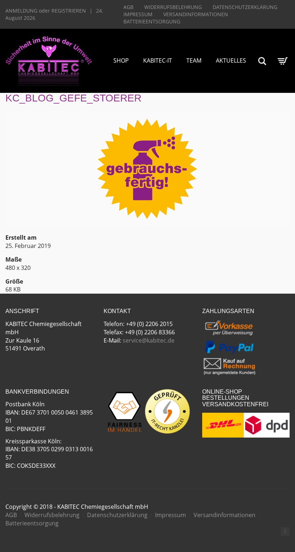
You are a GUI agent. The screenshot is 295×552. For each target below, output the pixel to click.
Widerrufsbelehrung (173, 7)
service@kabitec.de (148, 340)
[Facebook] (285, 531)
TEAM (193, 60)
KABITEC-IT (157, 60)
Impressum (138, 14)
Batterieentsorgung (151, 21)
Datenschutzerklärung (245, 7)
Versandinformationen (195, 14)
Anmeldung (21, 10)
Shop (121, 60)
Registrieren (68, 10)
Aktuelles (231, 60)
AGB (128, 7)
